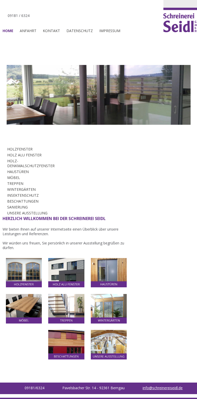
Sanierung (17, 207)
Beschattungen (22, 201)
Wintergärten (21, 189)
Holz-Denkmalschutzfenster (31, 163)
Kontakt (51, 30)
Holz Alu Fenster (24, 155)
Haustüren (18, 171)
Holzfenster (20, 149)
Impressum (109, 30)
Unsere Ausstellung (27, 213)
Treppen (15, 183)
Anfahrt (28, 30)
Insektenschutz (23, 195)
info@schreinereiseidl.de (163, 387)
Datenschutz (79, 30)
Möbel (13, 177)
